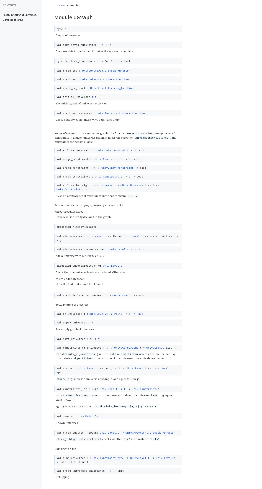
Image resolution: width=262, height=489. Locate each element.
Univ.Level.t (99, 88)
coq (63, 5)
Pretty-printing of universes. (20, 15)
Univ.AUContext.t (138, 432)
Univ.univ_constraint (113, 150)
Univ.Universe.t (94, 70)
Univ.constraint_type (108, 458)
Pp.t (117, 313)
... (3, 10)
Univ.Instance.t (109, 113)
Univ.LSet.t (123, 295)
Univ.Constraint (107, 159)
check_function (119, 70)
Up (56, 5)
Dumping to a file (13, 19)
